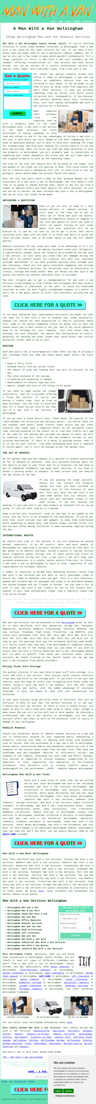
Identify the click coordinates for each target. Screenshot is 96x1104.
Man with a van (20, 888)
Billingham (47, 1040)
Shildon (33, 1040)
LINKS (60, 21)
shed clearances (54, 973)
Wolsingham (68, 622)
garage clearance (30, 986)
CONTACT (76, 21)
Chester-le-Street (38, 1034)
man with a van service (26, 675)
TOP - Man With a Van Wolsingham (23, 1057)
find (12, 859)
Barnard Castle (73, 1043)
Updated (31, 1081)
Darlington (19, 1040)
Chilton (7, 1037)
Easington (55, 1043)
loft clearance (80, 976)
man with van (74, 216)
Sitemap (4, 1081)
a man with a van (31, 963)
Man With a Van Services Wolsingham (34, 901)
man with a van (60, 651)
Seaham (6, 1040)
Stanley (87, 1040)
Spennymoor (40, 1043)
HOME (53, 21)
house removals (60, 967)
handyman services (76, 986)
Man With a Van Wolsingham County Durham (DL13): (35, 43)
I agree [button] (58, 1091)
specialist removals (76, 982)
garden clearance (13, 973)
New (11, 1081)
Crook (28, 1043)
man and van (85, 77)
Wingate (87, 1031)
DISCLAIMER (87, 21)
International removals (35, 970)
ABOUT (68, 21)
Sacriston (58, 1031)
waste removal (29, 979)
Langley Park (62, 1037)
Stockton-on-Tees (41, 1037)
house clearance (76, 979)
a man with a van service (41, 127)
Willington (73, 1040)
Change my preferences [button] (65, 1096)
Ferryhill (73, 1031)
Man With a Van (20, 1081)
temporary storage (30, 982)
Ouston (19, 1034)
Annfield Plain (83, 1037)
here (41, 891)
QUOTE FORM (9, 834)
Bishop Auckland (12, 1043)
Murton (88, 1043)
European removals (30, 989)
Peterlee (8, 1047)
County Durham (79, 1028)
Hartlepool (21, 1037)
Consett (23, 1047)
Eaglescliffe (41, 1031)
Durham (60, 1040)
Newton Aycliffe (64, 1034)
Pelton (6, 1034)
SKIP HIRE (45, 976)
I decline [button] (68, 1091)
